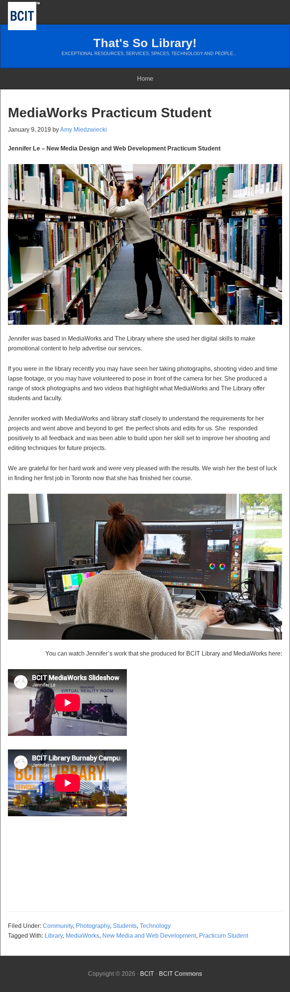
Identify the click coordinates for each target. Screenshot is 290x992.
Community (58, 926)
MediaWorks (82, 935)
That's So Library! (145, 43)
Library (54, 935)
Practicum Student (223, 935)
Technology (155, 926)
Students (125, 926)
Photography (93, 926)
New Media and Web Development (149, 935)
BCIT (24, 16)
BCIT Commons (180, 974)
